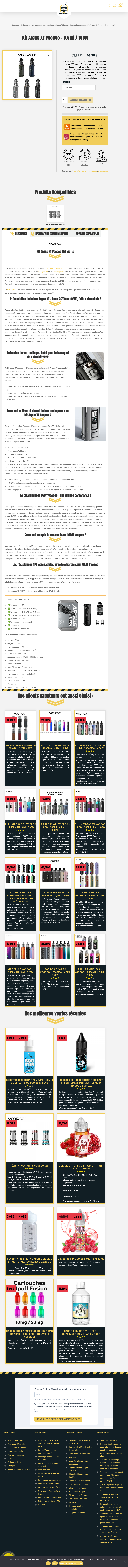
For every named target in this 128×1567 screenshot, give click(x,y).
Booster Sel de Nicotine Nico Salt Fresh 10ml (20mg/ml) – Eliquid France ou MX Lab (81, 1083)
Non (55, 1563)
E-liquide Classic (76, 1502)
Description (21, 233)
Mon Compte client (16, 1440)
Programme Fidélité (16, 1451)
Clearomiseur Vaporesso (79, 1481)
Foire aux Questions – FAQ (49, 1501)
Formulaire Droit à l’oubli (48, 1484)
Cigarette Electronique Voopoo (74, 25)
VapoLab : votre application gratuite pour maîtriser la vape (49, 1443)
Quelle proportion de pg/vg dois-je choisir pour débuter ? (111, 1488)
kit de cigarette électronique (55, 268)
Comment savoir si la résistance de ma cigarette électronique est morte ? (111, 1507)
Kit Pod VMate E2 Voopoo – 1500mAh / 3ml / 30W (90, 895)
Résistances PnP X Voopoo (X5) (29, 1165)
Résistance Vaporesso (78, 1484)
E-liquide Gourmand (77, 1513)
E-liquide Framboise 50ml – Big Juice (81, 1259)
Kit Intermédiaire (14, 1462)
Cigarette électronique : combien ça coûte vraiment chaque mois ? (111, 1539)
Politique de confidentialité (49, 1480)
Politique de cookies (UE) (49, 1487)
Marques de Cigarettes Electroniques (46, 25)
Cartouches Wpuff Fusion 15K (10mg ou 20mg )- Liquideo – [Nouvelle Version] (29, 1334)
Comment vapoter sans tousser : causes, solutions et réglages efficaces (111, 1529)
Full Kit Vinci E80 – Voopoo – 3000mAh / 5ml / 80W (90, 972)
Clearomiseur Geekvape (79, 1495)
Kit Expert (12, 1466)
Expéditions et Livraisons (18, 1448)
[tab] (19, 233)
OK (48, 1563)
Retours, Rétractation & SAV (50, 1497)
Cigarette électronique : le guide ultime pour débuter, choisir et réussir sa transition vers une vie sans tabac (111, 1450)
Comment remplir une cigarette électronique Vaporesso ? (109, 1497)
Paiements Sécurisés (16, 1444)
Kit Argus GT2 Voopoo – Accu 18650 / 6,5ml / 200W (55, 827)
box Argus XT (12, 290)
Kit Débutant (13, 1458)
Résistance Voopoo (77, 1491)
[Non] (125, 1561)
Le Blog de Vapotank (108, 1440)
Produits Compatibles (87, 233)
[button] (48, 54)
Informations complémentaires (51, 233)
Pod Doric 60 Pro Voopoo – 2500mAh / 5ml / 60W (55, 972)
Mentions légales (45, 1470)
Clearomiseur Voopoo (78, 1488)
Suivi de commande (16, 1455)
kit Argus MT (43, 272)
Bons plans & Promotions (79, 1454)
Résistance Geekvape (78, 1499)
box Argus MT (59, 272)
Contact (41, 1505)
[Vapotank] (64, 7)
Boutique (15, 25)
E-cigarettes (25, 25)
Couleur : (67, 82)
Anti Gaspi (73, 1457)
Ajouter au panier (78, 100)
